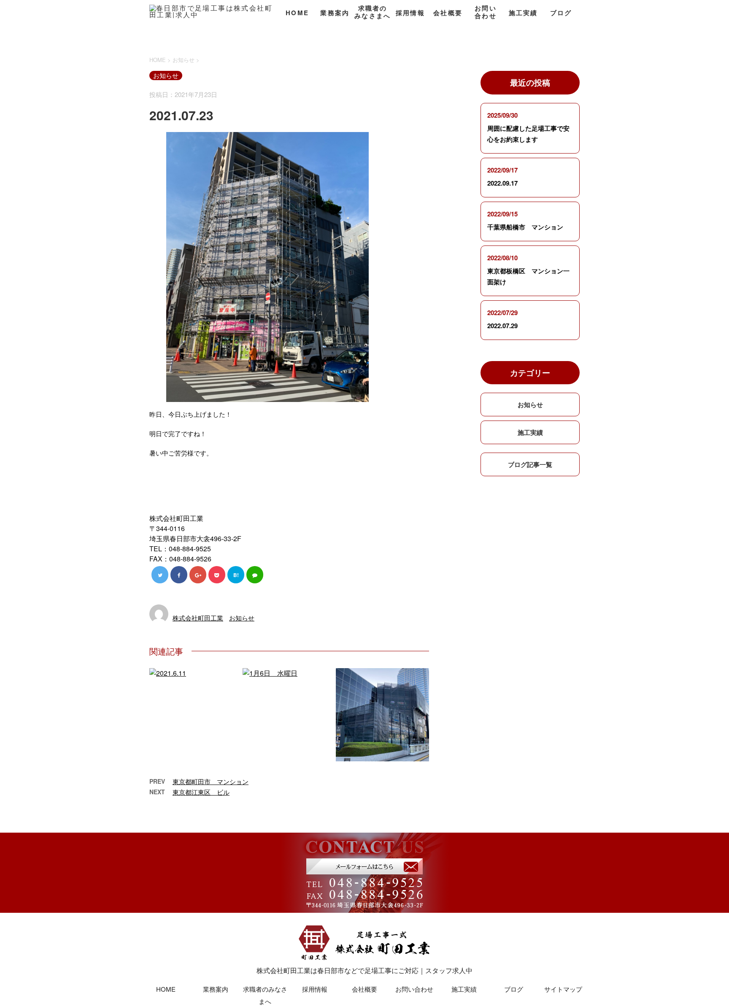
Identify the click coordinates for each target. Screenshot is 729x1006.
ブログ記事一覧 (530, 464)
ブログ (561, 12)
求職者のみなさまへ (372, 12)
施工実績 (523, 12)
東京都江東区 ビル (201, 792)
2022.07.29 (502, 325)
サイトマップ (563, 988)
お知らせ (241, 617)
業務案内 (334, 12)
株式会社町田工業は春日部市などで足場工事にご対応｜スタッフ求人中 (364, 970)
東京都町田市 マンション (210, 781)
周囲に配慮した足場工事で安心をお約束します (528, 134)
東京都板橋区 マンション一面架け (528, 276)
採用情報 (410, 12)
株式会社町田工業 (198, 617)
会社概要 (447, 12)
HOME (297, 12)
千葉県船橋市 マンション (525, 227)
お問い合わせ (486, 12)
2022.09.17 (502, 183)
